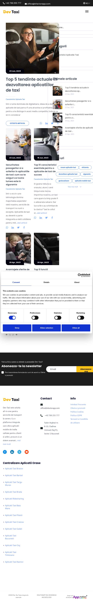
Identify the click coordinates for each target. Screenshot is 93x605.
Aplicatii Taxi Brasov (14, 468)
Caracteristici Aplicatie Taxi (66, 54)
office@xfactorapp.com (50, 408)
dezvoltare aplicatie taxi (68, 174)
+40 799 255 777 (52, 415)
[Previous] (7, 334)
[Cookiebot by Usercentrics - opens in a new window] (79, 275)
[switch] (35, 318)
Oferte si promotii (77, 408)
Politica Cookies (77, 411)
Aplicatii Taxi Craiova (14, 522)
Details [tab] (47, 282)
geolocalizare (64, 181)
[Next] (16, 334)
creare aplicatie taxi (68, 167)
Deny (17, 328)
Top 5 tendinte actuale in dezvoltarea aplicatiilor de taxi (31, 84)
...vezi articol (21, 222)
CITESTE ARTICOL (17, 123)
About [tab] (77, 282)
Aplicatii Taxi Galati (13, 528)
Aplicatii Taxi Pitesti (13, 515)
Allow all (76, 328)
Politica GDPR (76, 415)
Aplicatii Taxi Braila (13, 492)
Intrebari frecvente (78, 404)
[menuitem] (40, 123)
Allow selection (46, 328)
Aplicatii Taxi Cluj (12, 545)
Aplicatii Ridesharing (14, 498)
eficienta (85, 167)
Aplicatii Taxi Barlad (14, 475)
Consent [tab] (16, 282)
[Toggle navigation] (87, 11)
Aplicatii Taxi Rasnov (14, 562)
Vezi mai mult (73, 187)
